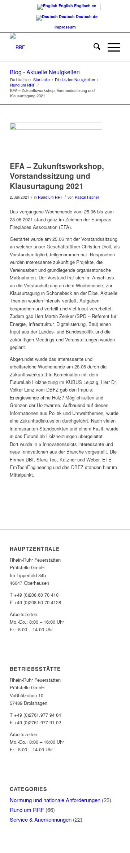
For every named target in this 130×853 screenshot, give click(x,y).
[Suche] (93, 47)
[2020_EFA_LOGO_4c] (56, 140)
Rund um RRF (50, 197)
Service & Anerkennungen (41, 819)
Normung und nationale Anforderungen (55, 800)
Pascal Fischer (87, 197)
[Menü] (110, 47)
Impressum (65, 27)
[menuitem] (93, 47)
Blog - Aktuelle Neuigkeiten (45, 72)
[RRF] (54, 47)
